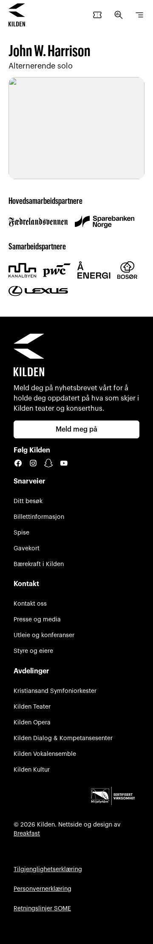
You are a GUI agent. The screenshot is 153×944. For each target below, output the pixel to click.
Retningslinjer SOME (42, 908)
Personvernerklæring (42, 889)
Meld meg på (76, 429)
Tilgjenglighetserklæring (48, 869)
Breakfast (27, 833)
